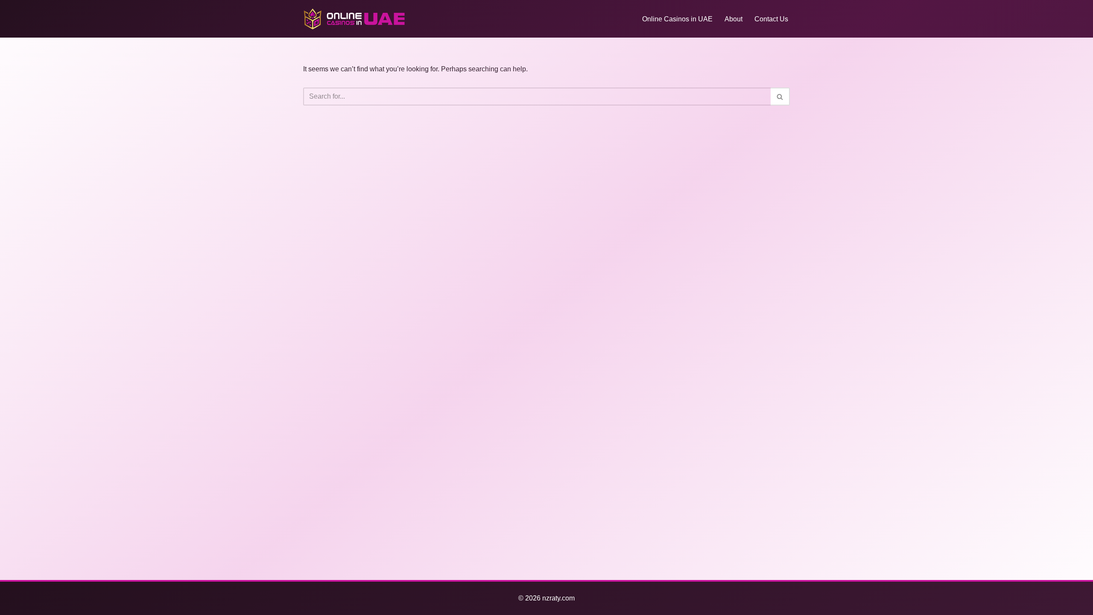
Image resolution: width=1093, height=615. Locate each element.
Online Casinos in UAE (677, 19)
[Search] (780, 96)
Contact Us (771, 19)
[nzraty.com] (354, 19)
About (733, 19)
